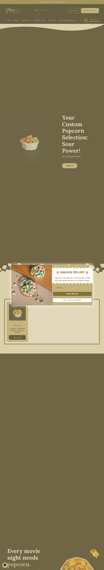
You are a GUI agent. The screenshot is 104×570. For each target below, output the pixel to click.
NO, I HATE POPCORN (72, 300)
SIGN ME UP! (72, 294)
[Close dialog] (90, 266)
